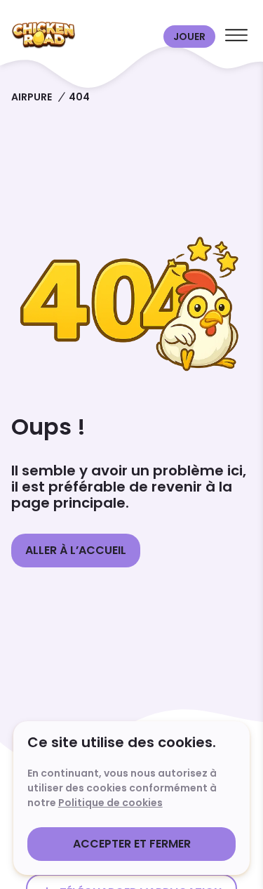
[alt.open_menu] (236, 36)
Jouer (189, 36)
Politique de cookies (110, 803)
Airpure (31, 97)
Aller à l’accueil (75, 550)
